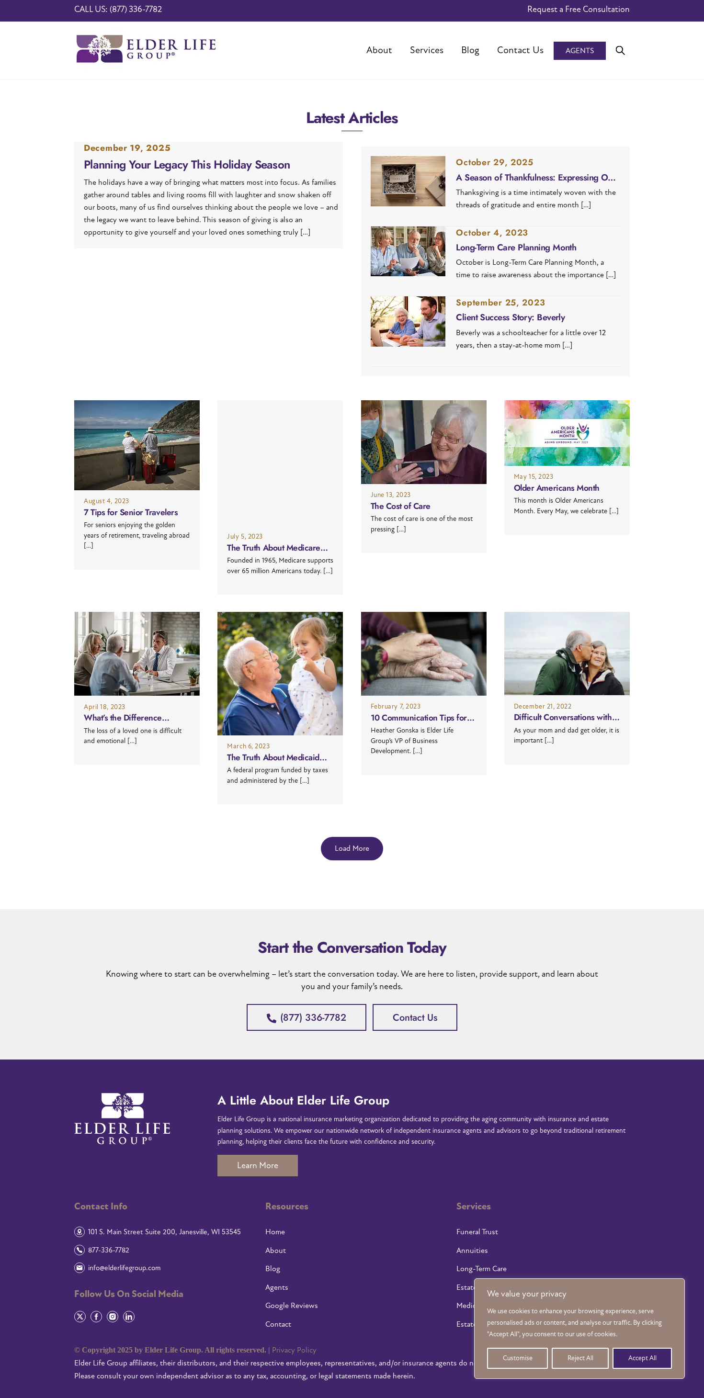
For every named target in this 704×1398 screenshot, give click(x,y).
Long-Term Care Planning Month (516, 247)
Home (275, 1232)
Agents (580, 51)
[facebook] (97, 1315)
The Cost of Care (401, 506)
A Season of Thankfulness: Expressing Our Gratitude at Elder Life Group (535, 177)
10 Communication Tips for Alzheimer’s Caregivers (419, 717)
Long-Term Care (481, 1269)
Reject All (580, 1358)
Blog (470, 50)
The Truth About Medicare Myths (273, 547)
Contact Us (520, 50)
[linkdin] (130, 1315)
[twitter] (81, 1315)
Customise (518, 1358)
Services (426, 50)
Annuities (472, 1250)
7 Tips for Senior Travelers (131, 512)
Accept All (642, 1358)
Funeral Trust (477, 1232)
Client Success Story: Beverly (510, 317)
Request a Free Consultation (578, 9)
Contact (278, 1324)
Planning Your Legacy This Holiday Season (187, 165)
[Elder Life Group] (148, 67)
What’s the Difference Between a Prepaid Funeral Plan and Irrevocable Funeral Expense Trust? (135, 717)
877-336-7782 (108, 1250)
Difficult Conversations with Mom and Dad (563, 717)
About (379, 50)
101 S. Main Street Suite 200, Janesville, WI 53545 (164, 1232)
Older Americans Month (557, 488)
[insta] (114, 1315)
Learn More (257, 1166)
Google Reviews (291, 1305)
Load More (352, 848)
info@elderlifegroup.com (124, 1267)
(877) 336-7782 (136, 9)
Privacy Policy (294, 1350)
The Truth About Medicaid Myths (273, 757)
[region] (579, 1328)
